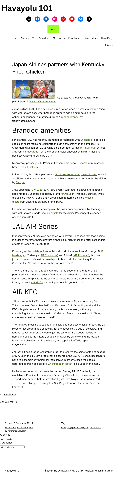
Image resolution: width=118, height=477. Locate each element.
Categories (6, 442)
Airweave (66, 193)
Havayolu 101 (12, 470)
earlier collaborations (36, 251)
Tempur (20, 182)
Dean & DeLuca (29, 167)
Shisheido (86, 139)
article (54, 212)
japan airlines (77, 427)
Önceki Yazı (9, 394)
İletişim (49, 470)
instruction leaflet (62, 363)
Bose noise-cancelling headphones (75, 174)
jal (68, 427)
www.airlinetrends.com (42, 101)
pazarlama (95, 427)
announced (23, 259)
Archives (5, 434)
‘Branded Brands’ (69, 116)
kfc (86, 427)
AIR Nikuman (80, 255)
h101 (63, 427)
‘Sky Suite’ (37, 189)
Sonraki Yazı (7, 401)
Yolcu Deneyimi (25, 427)
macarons (32, 151)
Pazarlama (10, 427)
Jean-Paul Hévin (86, 147)
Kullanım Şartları (104, 470)
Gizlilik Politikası (85, 470)
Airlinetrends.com (17, 430)
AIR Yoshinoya (49, 255)
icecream (84, 162)
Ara (53, 29)
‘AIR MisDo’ (37, 282)
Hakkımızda (60, 470)
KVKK (71, 470)
